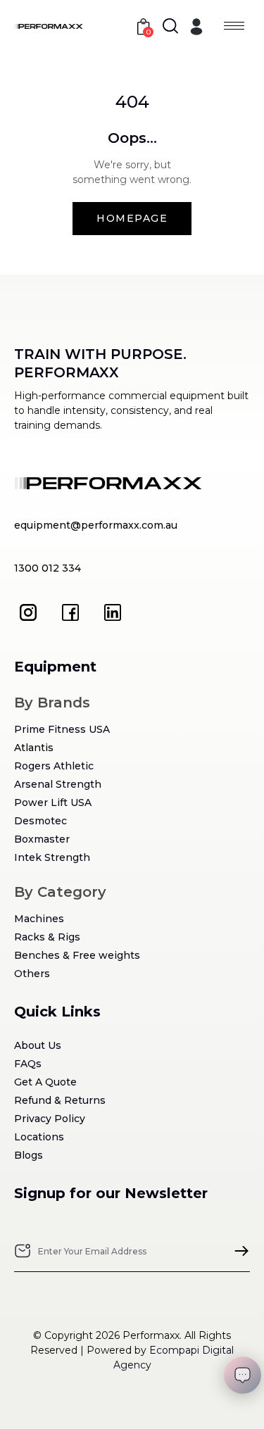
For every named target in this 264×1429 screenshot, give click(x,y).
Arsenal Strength (57, 784)
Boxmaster (42, 839)
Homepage (132, 218)
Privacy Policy (49, 1118)
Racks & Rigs (47, 937)
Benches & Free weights (77, 955)
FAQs (28, 1063)
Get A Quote (45, 1082)
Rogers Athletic (54, 766)
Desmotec (40, 820)
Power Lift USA (53, 802)
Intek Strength (52, 857)
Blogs (28, 1155)
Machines (39, 918)
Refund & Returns (60, 1100)
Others (32, 973)
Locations (39, 1137)
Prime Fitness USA (62, 729)
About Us (37, 1045)
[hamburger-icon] (234, 25)
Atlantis (34, 747)
